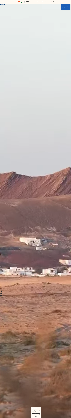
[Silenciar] (70, 417)
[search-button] (50, 1)
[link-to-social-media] (1, 292)
